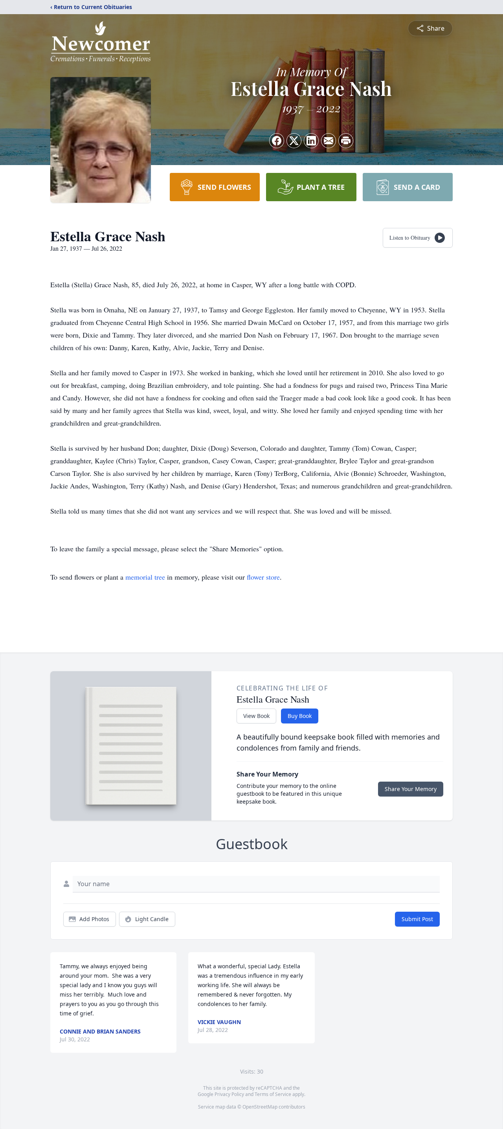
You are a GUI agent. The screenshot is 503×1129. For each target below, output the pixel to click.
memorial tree (145, 577)
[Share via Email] (328, 141)
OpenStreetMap (259, 1106)
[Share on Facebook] (277, 141)
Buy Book (300, 716)
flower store (263, 577)
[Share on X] (294, 141)
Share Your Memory (411, 789)
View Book (256, 716)
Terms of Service (273, 1094)
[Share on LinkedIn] (311, 141)
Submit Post (417, 919)
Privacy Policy (229, 1094)
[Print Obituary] (346, 141)
